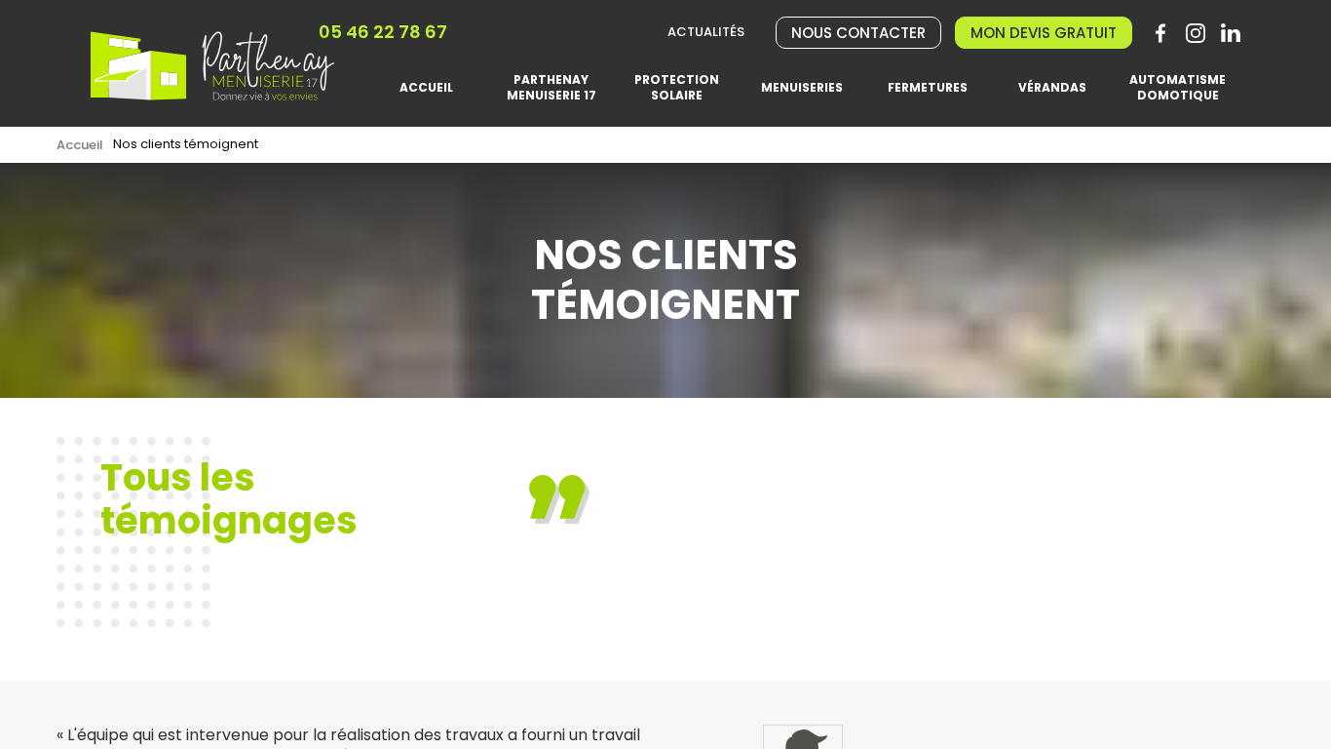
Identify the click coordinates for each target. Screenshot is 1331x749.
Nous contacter (858, 32)
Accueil (80, 145)
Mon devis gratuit (1043, 32)
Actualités (705, 32)
